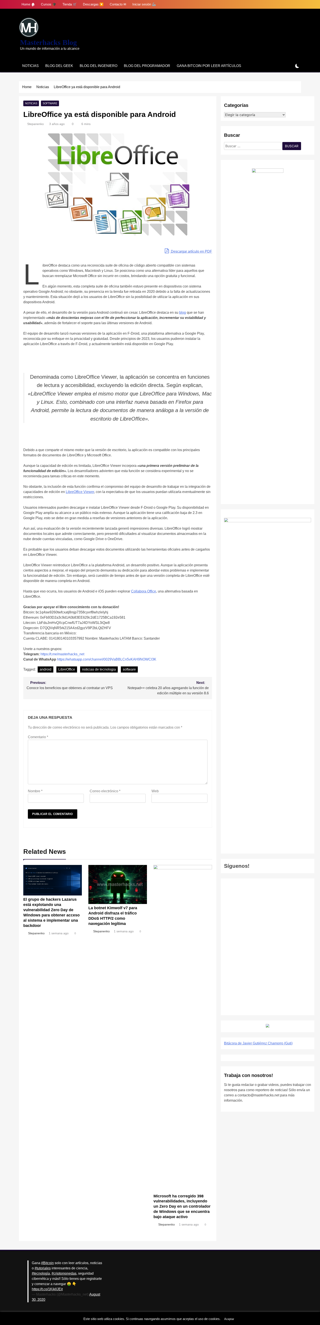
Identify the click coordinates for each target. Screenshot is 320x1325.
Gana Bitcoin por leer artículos (209, 66)
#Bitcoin (47, 1263)
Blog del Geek (59, 66)
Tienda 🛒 (69, 4)
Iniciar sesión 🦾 (144, 4)
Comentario (38, 737)
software (129, 669)
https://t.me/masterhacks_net (62, 654)
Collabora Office (143, 591)
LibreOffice (66, 669)
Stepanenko (35, 124)
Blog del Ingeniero (98, 66)
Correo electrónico (105, 791)
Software (50, 103)
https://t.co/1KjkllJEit (47, 1289)
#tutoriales (43, 1268)
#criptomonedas (64, 1273)
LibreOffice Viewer (80, 492)
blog (182, 312)
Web (155, 791)
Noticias (30, 66)
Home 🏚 (28, 4)
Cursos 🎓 (48, 4)
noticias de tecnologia (99, 669)
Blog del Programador (147, 66)
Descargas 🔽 (93, 4)
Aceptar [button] (229, 1319)
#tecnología (41, 1273)
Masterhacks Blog (48, 42)
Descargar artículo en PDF (191, 251)
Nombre (35, 791)
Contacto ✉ (118, 4)
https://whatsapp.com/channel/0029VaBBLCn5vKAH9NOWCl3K (106, 659)
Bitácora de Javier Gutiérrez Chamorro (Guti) (258, 1043)
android (45, 669)
